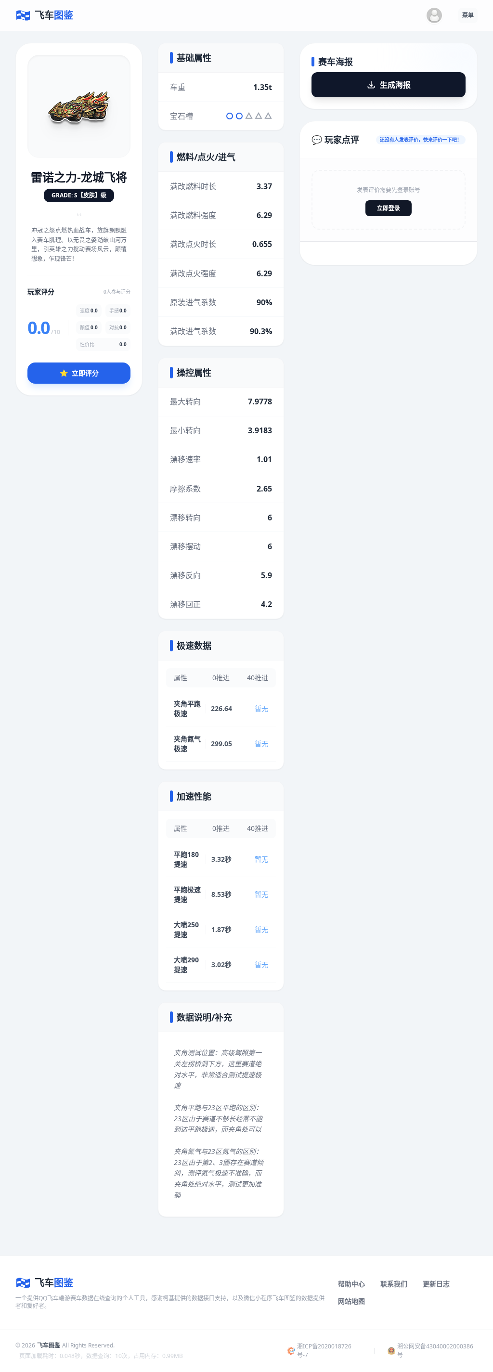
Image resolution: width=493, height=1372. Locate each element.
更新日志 (436, 1283)
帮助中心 (351, 1283)
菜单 (468, 15)
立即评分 (79, 372)
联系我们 (393, 1283)
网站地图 (351, 1301)
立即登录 (388, 208)
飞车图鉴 (48, 1345)
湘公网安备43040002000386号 (435, 1350)
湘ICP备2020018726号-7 (324, 1350)
